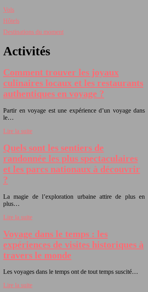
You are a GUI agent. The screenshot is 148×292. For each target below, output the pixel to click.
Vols (8, 9)
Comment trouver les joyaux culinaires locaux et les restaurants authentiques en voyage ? (73, 83)
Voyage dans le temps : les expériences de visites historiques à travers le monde (73, 244)
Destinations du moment (33, 31)
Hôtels (11, 20)
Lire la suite (17, 131)
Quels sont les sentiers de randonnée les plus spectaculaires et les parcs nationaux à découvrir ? (71, 164)
